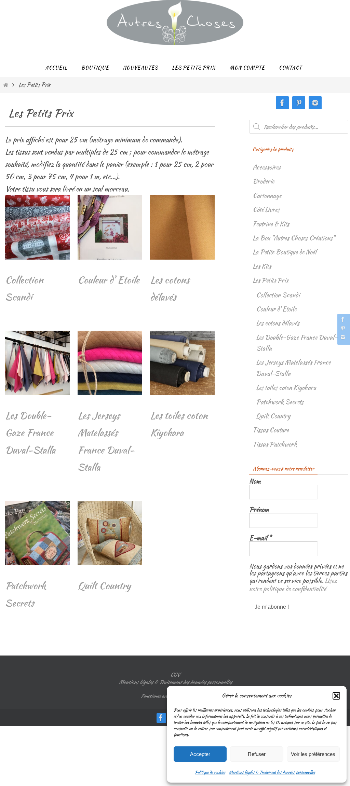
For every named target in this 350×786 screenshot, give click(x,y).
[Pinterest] (342, 328)
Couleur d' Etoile (276, 309)
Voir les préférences (313, 754)
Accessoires (267, 167)
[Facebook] (342, 319)
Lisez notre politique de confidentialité (293, 583)
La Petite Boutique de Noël (285, 252)
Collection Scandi (278, 295)
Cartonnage (267, 195)
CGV (175, 674)
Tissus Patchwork (275, 444)
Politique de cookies (210, 772)
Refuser (257, 754)
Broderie (263, 181)
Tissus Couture (271, 430)
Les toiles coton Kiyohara (286, 387)
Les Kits (262, 266)
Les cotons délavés (277, 323)
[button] (336, 695)
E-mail (260, 538)
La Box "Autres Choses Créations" (294, 238)
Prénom (259, 509)
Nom (254, 481)
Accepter (200, 754)
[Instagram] (342, 337)
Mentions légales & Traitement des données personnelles (272, 772)
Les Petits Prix (270, 280)
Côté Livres (266, 209)
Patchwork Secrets (280, 401)
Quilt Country (273, 415)
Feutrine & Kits (271, 224)
